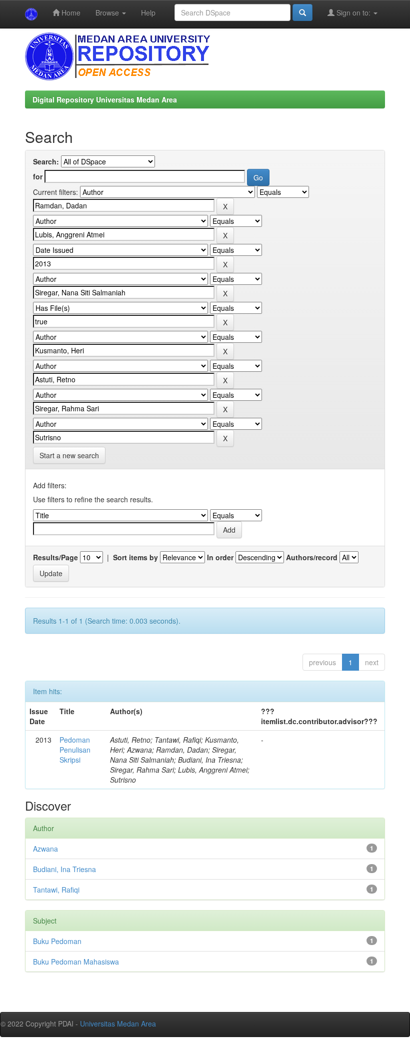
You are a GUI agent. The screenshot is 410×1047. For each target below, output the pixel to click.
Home (70, 12)
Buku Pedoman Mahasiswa (76, 962)
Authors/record (312, 557)
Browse (108, 12)
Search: (46, 161)
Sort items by (135, 557)
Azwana (45, 849)
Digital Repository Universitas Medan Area (104, 99)
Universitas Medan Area (118, 1024)
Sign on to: (353, 12)
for (37, 176)
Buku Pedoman (57, 941)
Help (148, 12)
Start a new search (69, 455)
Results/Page (55, 557)
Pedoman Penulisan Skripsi (75, 750)
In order (220, 557)
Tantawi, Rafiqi (56, 890)
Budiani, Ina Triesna (64, 869)
